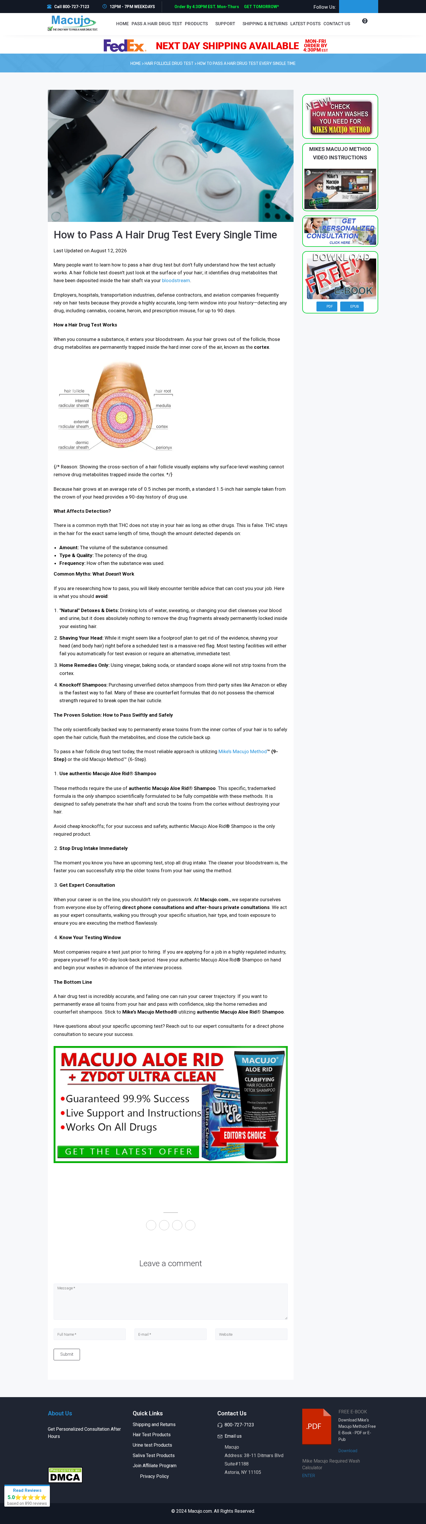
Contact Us (336, 23)
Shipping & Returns (265, 23)
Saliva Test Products (154, 1455)
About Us (60, 1413)
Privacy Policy (154, 1476)
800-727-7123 (239, 1425)
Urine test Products (152, 1445)
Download (348, 1450)
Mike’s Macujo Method (243, 751)
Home (122, 23)
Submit (66, 1354)
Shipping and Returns (154, 1424)
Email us (233, 1436)
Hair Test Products (152, 1434)
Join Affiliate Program (154, 1465)
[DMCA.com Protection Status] (65, 1474)
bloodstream (176, 280)
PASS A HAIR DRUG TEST (157, 23)
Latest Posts (305, 23)
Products (197, 23)
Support (225, 23)
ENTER (309, 1475)
